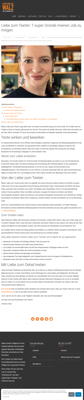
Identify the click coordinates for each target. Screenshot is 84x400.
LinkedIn (36, 350)
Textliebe (49, 40)
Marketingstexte (5, 40)
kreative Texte (77, 37)
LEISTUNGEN (32, 16)
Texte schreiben (27, 40)
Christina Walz (19, 37)
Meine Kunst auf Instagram (70, 357)
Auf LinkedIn (6, 289)
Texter (39, 40)
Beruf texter (51, 37)
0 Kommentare (32, 37)
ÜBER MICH (22, 16)
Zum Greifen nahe (11, 116)
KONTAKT (73, 16)
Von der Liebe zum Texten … (13, 113)
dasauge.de (37, 364)
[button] (33, 319)
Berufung (57, 37)
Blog (43, 37)
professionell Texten (17, 40)
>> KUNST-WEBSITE (61, 16)
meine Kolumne (7, 292)
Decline (71, 394)
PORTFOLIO (42, 16)
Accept (78, 394)
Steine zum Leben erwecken (15, 110)
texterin (44, 40)
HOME (14, 16)
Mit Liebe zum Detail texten (13, 122)
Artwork (64, 350)
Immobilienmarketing (67, 37)
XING (34, 357)
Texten (35, 40)
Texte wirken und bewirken (12, 107)
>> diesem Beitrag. (8, 211)
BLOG (50, 16)
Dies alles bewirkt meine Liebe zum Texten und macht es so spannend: (31, 119)
